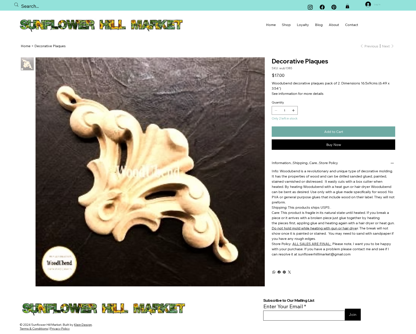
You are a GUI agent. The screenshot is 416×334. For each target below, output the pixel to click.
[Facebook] (322, 7)
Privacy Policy (60, 329)
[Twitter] (289, 272)
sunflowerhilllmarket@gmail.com (324, 254)
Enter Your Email (283, 306)
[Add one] (293, 110)
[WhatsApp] (274, 272)
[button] (347, 6)
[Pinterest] (284, 272)
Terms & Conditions (34, 329)
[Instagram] (310, 7)
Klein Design (83, 325)
